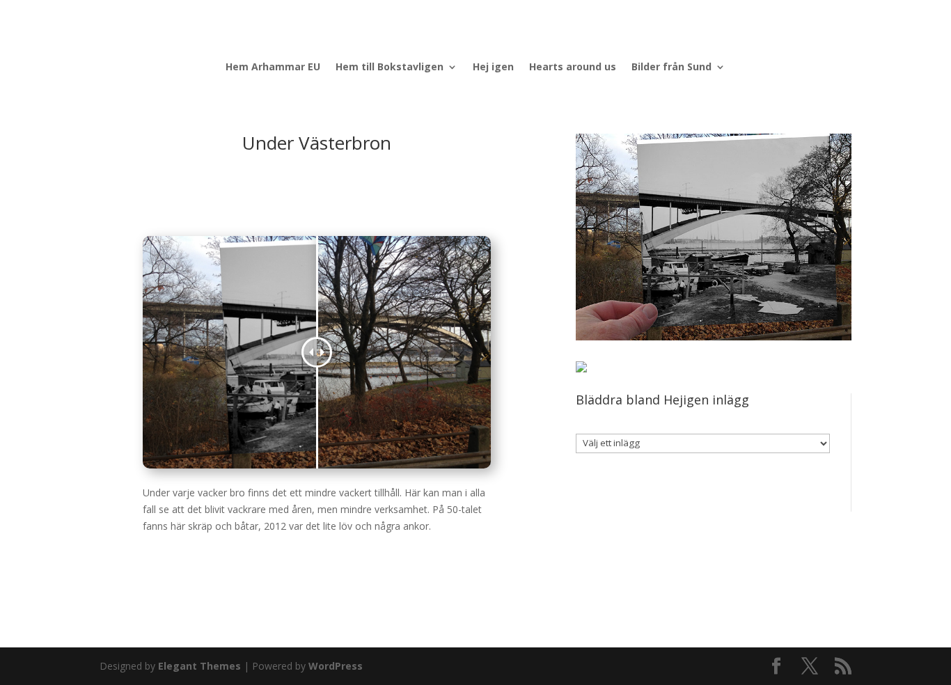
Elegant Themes (199, 665)
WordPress (335, 665)
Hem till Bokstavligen (389, 67)
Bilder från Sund (671, 67)
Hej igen (493, 67)
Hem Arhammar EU (273, 67)
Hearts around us (572, 67)
